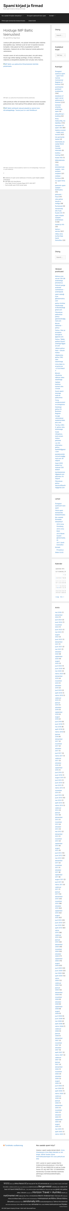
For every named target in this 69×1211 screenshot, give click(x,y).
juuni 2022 (58, 639)
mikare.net (11, 1198)
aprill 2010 (58, 928)
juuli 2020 (58, 666)
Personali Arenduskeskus (30, 1198)
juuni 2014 (58, 798)
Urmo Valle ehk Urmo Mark (24, 1204)
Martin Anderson (44, 1196)
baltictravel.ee (33, 1187)
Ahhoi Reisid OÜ (20, 1183)
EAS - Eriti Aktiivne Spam (29, 1189)
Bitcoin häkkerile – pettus (58, 326)
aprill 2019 (58, 693)
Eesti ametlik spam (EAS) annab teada (16, 185)
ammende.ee (44, 1183)
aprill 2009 (58, 976)
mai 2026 (58, 612)
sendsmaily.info (31, 1201)
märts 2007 (59, 1055)
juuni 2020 (58, 668)
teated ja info (59, 224)
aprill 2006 (58, 1091)
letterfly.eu (64, 1192)
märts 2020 (59, 673)
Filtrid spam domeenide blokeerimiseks (13, 21)
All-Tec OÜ (36, 1183)
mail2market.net (11, 1195)
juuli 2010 (58, 920)
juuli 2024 (58, 620)
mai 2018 (58, 727)
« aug (57, 597)
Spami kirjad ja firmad (23, 5)
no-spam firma (60, 181)
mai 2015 (58, 785)
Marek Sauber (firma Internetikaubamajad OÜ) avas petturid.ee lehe (50, 1157)
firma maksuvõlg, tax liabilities (60, 121)
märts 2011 (59, 884)
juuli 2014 (58, 795)
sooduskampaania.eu (46, 1201)
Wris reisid (42, 1204)
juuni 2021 (58, 646)
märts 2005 (59, 1134)
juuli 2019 (58, 690)
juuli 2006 (58, 1086)
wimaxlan (35, 1204)
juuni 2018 (58, 724)
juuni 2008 (58, 1018)
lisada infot (59, 157)
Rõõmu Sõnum (56, 1198)
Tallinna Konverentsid (60, 1201)
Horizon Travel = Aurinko (46, 1192)
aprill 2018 (58, 729)
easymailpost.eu (40, 1189)
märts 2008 (59, 1026)
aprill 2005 (58, 1131)
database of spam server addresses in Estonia (18, 177)
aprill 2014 (58, 803)
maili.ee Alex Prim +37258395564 (28, 1196)
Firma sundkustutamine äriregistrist (60, 402)
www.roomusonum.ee (53, 1204)
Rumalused (59, 206)
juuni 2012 (58, 855)
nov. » (62, 597)
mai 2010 (58, 925)
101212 (6, 1183)
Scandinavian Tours (18, 1201)
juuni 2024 (58, 622)
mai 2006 (58, 1088)
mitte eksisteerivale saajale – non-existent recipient (60, 169)
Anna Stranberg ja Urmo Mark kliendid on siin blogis (50, 1152)
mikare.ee (65, 1196)
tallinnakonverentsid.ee (11, 1204)
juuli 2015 (58, 780)
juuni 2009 (58, 970)
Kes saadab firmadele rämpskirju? (12, 15)
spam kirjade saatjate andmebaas (59, 218)
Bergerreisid (44, 1186)
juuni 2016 (58, 775)
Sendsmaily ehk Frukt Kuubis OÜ (59, 211)
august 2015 (59, 777)
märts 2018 (59, 732)
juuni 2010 (58, 923)
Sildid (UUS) (32, 21)
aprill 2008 (58, 1024)
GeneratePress (31, 1208)
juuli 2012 (58, 853)
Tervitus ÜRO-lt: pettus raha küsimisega (60, 427)
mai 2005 (58, 1129)
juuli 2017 (58, 753)
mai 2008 (58, 1021)
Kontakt (51, 15)
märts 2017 (59, 756)
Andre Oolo (51, 1183)
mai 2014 (58, 800)
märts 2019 (59, 695)
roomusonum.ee (44, 1198)
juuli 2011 (58, 882)
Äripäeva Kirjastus (63, 1206)
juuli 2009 (58, 968)
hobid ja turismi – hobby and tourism (60, 132)
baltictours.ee (25, 1187)
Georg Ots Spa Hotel (50, 1189)
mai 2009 (58, 973)
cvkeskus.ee (55, 1187)
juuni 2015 (58, 783)
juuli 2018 (58, 721)
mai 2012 (58, 858)
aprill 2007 (58, 1052)
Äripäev (64, 1204)
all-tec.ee (30, 1183)
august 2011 (59, 879)
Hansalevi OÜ (29, 1192)
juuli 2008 (58, 1016)
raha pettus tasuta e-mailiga (59, 201)
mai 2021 (58, 649)
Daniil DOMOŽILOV (16, 1189)
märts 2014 (59, 805)
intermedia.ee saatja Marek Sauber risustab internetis (59, 146)
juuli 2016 (58, 772)
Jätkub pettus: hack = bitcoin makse (60, 350)
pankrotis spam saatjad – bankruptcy (60, 188)
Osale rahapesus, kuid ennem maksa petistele (59, 436)
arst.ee (20, 1187)
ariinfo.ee (16, 1187)
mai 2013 (58, 831)
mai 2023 (58, 632)
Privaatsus (60, 550)
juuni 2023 (58, 629)
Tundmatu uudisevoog (14, 1145)
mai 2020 (58, 671)
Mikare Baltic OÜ (19, 1198)
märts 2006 (59, 1093)
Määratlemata (60, 160)
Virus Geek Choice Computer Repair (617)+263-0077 (20, 183)
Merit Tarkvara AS (56, 1196)
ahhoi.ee (12, 1183)
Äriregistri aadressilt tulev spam (36, 15)
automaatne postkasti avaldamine (59, 89)
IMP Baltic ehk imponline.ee (13, 181)
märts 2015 (59, 788)
